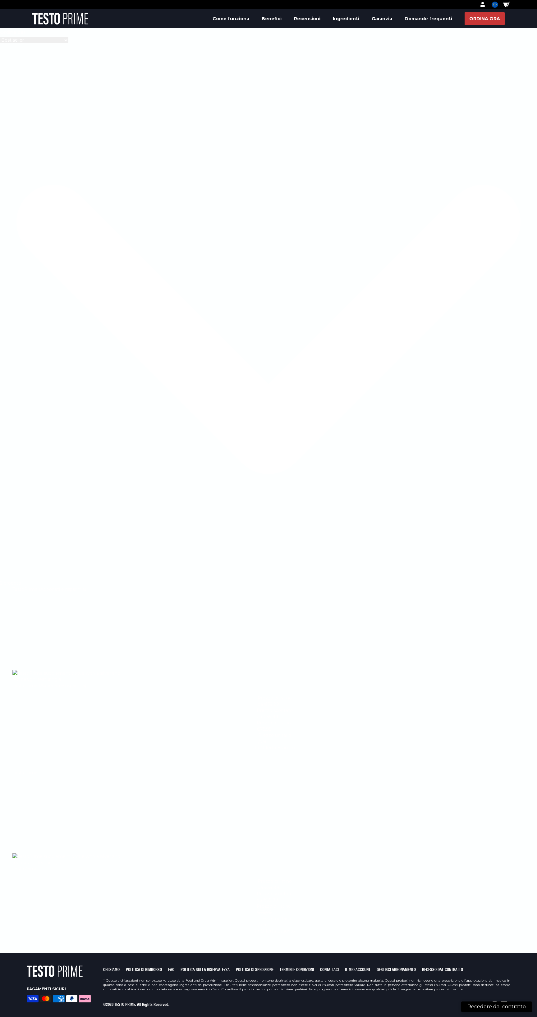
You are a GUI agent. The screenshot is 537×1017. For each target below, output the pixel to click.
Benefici (272, 18)
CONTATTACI (329, 969)
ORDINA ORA (484, 18)
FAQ (171, 969)
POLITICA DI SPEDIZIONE (254, 969)
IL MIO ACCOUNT (357, 969)
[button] (491, 4)
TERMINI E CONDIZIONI (297, 969)
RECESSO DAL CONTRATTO (442, 969)
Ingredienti (346, 18)
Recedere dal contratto (496, 1007)
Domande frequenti (428, 18)
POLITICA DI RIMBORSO (144, 969)
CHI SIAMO (111, 969)
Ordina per (12, 32)
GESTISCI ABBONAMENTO (396, 969)
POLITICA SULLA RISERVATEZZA (205, 969)
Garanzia (382, 18)
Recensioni (307, 18)
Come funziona (231, 18)
